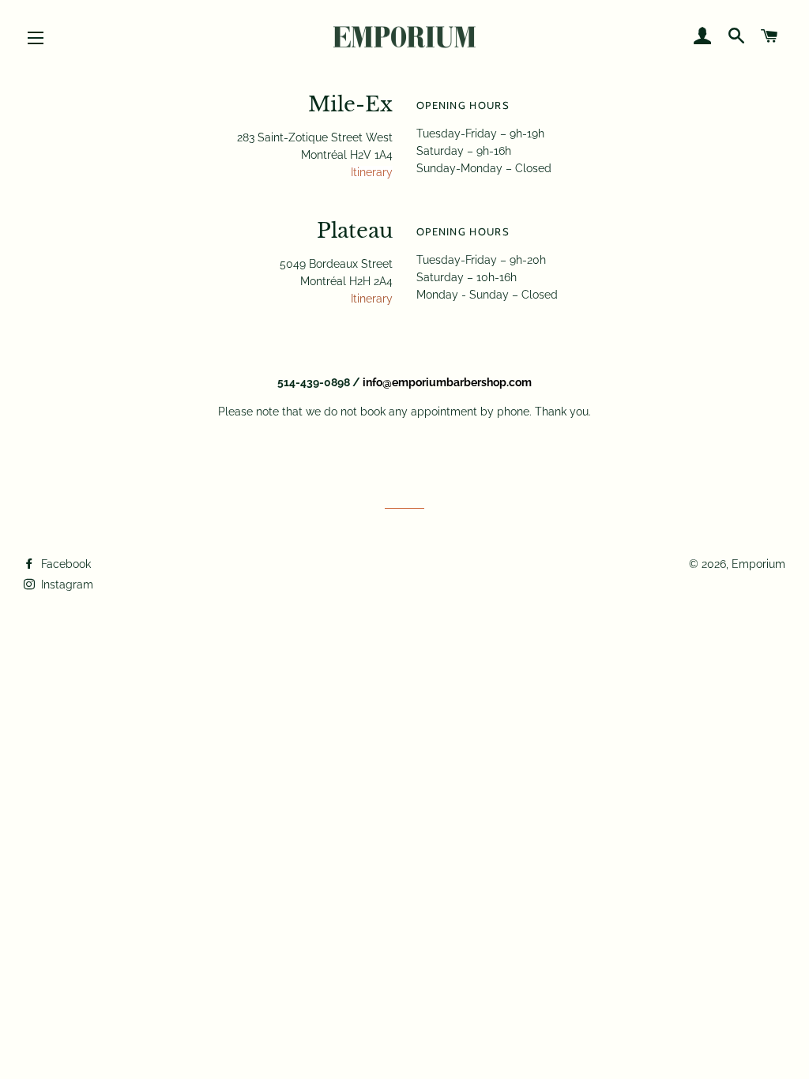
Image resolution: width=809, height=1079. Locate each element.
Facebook (64, 564)
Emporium (758, 564)
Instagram (65, 584)
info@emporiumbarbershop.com (447, 382)
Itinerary (372, 172)
